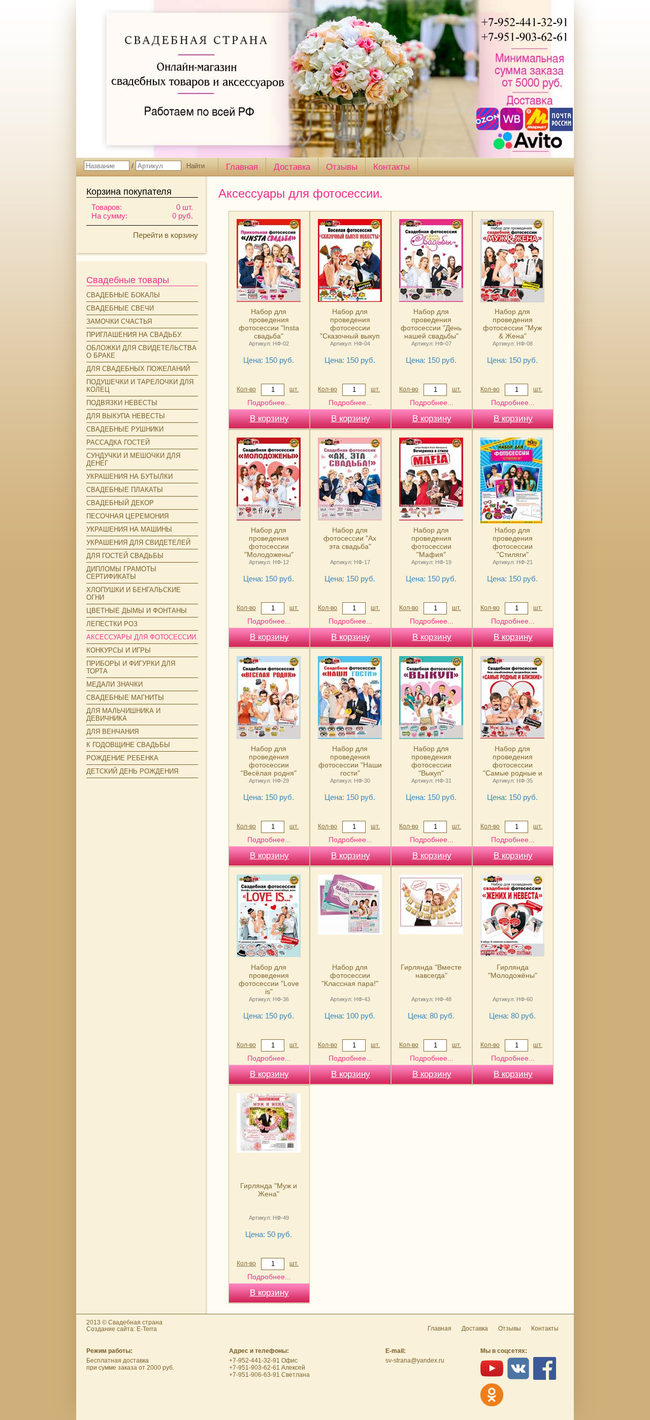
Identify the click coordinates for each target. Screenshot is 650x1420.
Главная (242, 167)
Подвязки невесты (121, 403)
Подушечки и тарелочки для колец (139, 385)
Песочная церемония (127, 516)
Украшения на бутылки (129, 476)
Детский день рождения (132, 771)
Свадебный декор (120, 503)
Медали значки (114, 684)
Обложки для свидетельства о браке (141, 351)
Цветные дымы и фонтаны (136, 610)
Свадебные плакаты (124, 489)
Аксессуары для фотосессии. (142, 637)
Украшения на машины (129, 529)
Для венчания (112, 731)
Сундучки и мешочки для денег (133, 459)
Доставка (292, 167)
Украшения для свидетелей (138, 542)
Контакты (391, 167)
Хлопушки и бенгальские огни (133, 593)
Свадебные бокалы (123, 295)
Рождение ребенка (122, 758)
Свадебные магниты (125, 697)
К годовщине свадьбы (128, 745)
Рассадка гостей (118, 442)
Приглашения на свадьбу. (134, 334)
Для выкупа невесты (125, 416)
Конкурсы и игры (118, 650)
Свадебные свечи (120, 308)
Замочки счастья (119, 321)
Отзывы (342, 167)
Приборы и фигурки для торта (130, 667)
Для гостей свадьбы (125, 556)
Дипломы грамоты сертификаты (121, 572)
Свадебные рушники (125, 429)
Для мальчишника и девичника (123, 714)
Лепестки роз (112, 624)
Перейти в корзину (165, 235)
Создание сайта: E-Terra (121, 1329)
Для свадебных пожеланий (138, 369)
